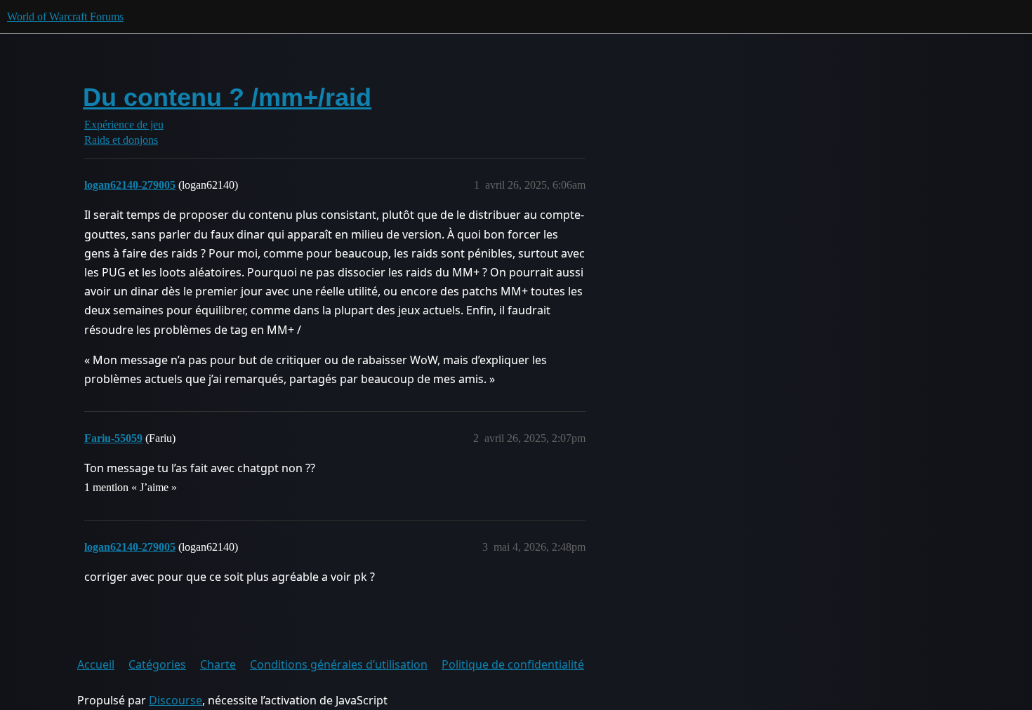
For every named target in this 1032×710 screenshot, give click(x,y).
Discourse (175, 700)
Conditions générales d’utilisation (339, 664)
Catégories (157, 664)
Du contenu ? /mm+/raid (227, 97)
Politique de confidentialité (513, 664)
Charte (218, 664)
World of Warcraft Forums (65, 16)
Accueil (95, 664)
